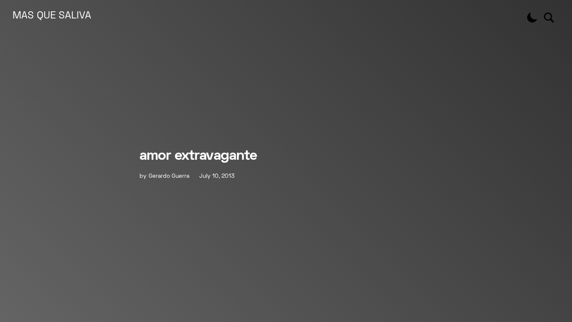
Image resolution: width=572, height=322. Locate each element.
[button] (532, 17)
